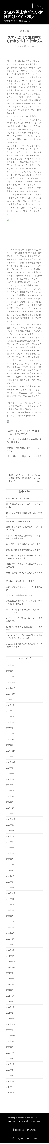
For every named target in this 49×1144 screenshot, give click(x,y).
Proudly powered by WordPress (20, 1118)
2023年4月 (10, 865)
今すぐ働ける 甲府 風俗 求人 (18, 521)
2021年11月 (11, 962)
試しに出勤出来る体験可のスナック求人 (23, 550)
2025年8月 (10, 705)
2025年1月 (10, 745)
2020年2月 (10, 1081)
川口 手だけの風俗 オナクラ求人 (24, 456)
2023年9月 (10, 836)
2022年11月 (11, 893)
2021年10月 (11, 967)
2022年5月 (10, 928)
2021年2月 (10, 1013)
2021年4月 (10, 1002)
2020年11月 (11, 1030)
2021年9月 (10, 973)
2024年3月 (10, 802)
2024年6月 (10, 785)
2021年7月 (10, 985)
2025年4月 (10, 728)
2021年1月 (10, 1019)
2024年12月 (11, 751)
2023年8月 (10, 842)
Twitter (33, 1130)
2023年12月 (11, 819)
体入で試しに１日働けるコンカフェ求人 (23, 544)
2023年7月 (10, 848)
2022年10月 (11, 899)
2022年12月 (11, 888)
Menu (38, 6)
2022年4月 (10, 933)
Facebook (19, 1130)
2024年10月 (11, 762)
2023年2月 (10, 876)
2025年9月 (10, 700)
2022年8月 (10, 910)
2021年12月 (11, 956)
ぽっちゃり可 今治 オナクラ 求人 (20, 581)
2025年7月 (10, 711)
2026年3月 (10, 665)
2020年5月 (10, 1064)
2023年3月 (10, 871)
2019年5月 (10, 1093)
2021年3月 (10, 1007)
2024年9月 (10, 768)
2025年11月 (11, 688)
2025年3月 (10, 734)
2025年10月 (11, 694)
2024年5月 (10, 791)
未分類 (25, 31)
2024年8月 (10, 774)
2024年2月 (10, 808)
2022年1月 (10, 950)
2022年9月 (10, 905)
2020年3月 (10, 1076)
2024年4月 (10, 796)
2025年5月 (10, 722)
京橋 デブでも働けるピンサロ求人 (32, 478)
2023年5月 (10, 859)
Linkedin (33, 1138)
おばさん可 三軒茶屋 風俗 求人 (19, 595)
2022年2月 (10, 945)
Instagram (19, 1138)
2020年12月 (11, 1024)
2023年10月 (11, 831)
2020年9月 (10, 1041)
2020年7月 (10, 1053)
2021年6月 (10, 990)
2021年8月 (10, 979)
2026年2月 (10, 671)
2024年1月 (10, 814)
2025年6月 (10, 717)
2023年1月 (10, 882)
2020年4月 (10, 1070)
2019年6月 (10, 1087)
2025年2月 (10, 740)
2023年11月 (11, 825)
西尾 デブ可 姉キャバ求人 (18, 499)
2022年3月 (10, 939)
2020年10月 (11, 1036)
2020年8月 (10, 1047)
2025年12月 (11, 683)
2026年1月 (10, 677)
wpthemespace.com (32, 1121)
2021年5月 (10, 996)
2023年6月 (10, 853)
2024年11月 (11, 757)
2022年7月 (10, 916)
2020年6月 (10, 1059)
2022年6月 (10, 922)
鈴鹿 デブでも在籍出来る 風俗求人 (16, 478)
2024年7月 (10, 779)
